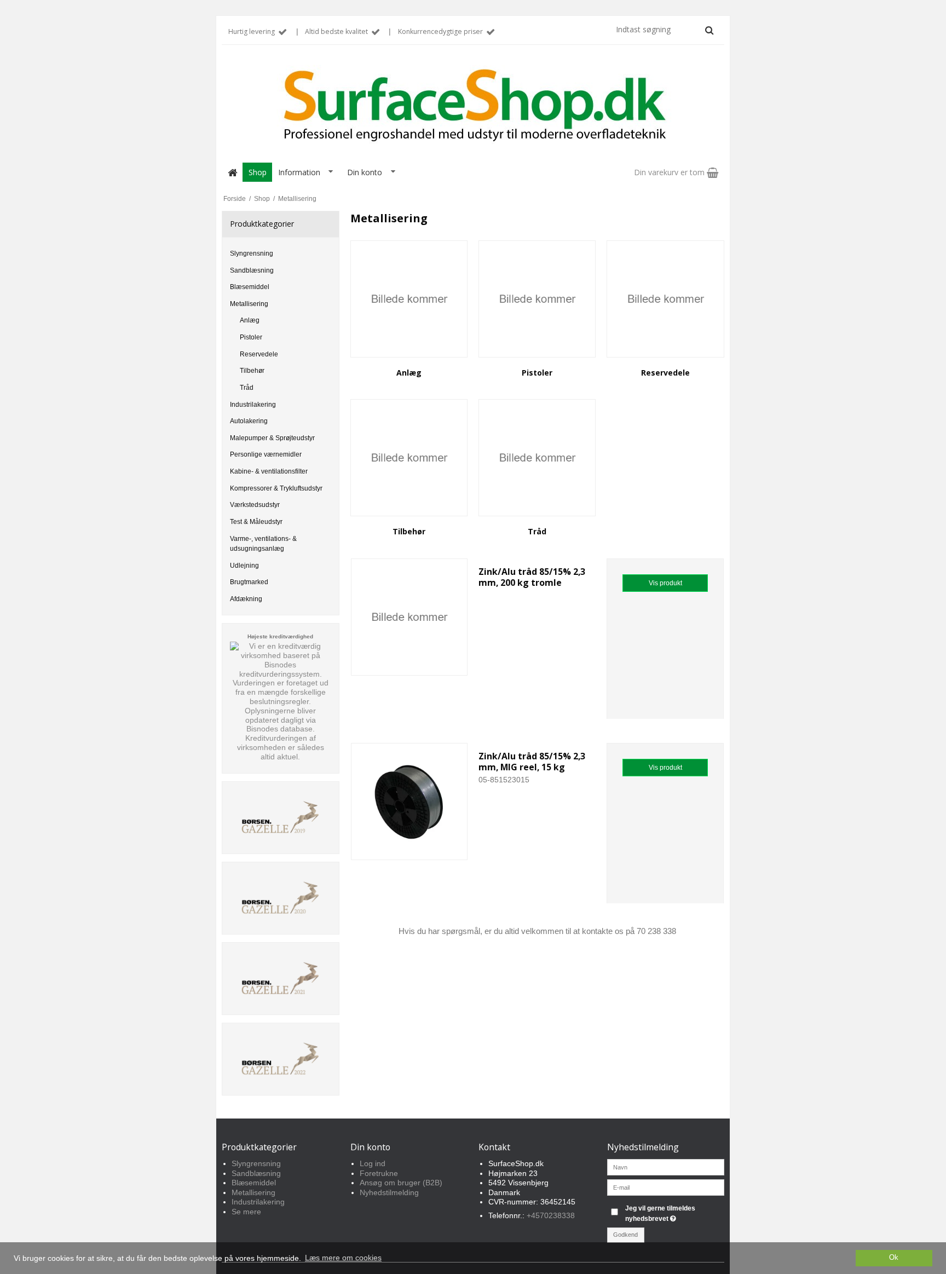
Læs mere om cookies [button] (343, 1257)
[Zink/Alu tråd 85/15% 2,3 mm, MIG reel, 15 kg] (409, 801)
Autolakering (249, 421)
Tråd (246, 387)
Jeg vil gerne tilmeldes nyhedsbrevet (674, 1212)
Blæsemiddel (249, 287)
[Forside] (232, 172)
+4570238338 (551, 1215)
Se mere (246, 1211)
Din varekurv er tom (670, 172)
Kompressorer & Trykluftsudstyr (276, 488)
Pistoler (251, 337)
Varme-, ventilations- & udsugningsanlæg (263, 543)
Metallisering (249, 304)
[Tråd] (537, 457)
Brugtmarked (249, 582)
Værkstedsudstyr (255, 505)
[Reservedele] (665, 299)
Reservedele (259, 354)
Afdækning (246, 599)
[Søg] (709, 30)
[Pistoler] (537, 299)
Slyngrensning (251, 253)
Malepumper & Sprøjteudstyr (272, 438)
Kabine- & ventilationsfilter (269, 471)
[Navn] (666, 1166)
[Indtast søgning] (664, 29)
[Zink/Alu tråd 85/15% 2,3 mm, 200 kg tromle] (409, 617)
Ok (893, 1257)
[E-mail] (666, 1187)
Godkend (625, 1234)
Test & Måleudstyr (256, 522)
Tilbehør (252, 370)
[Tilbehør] (409, 457)
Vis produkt (665, 583)
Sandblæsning (252, 270)
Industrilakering (253, 404)
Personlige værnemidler (266, 454)
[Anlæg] (409, 299)
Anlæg (249, 320)
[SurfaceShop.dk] (473, 105)
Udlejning (244, 565)
